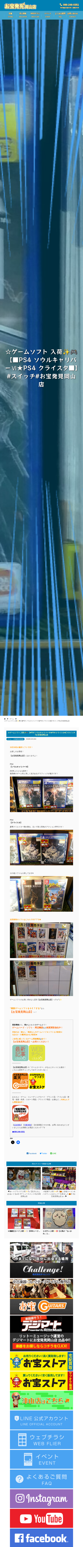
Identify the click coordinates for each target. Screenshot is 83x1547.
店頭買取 (17, 1125)
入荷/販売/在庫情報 (18, 739)
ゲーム (9, 739)
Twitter (44, 1153)
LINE (54, 1153)
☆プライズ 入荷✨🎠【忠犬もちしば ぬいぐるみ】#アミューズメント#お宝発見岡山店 (24, 1194)
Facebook (32, 1153)
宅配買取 (27, 1125)
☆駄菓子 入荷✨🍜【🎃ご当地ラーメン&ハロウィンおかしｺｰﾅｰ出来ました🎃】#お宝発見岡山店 (59, 1194)
